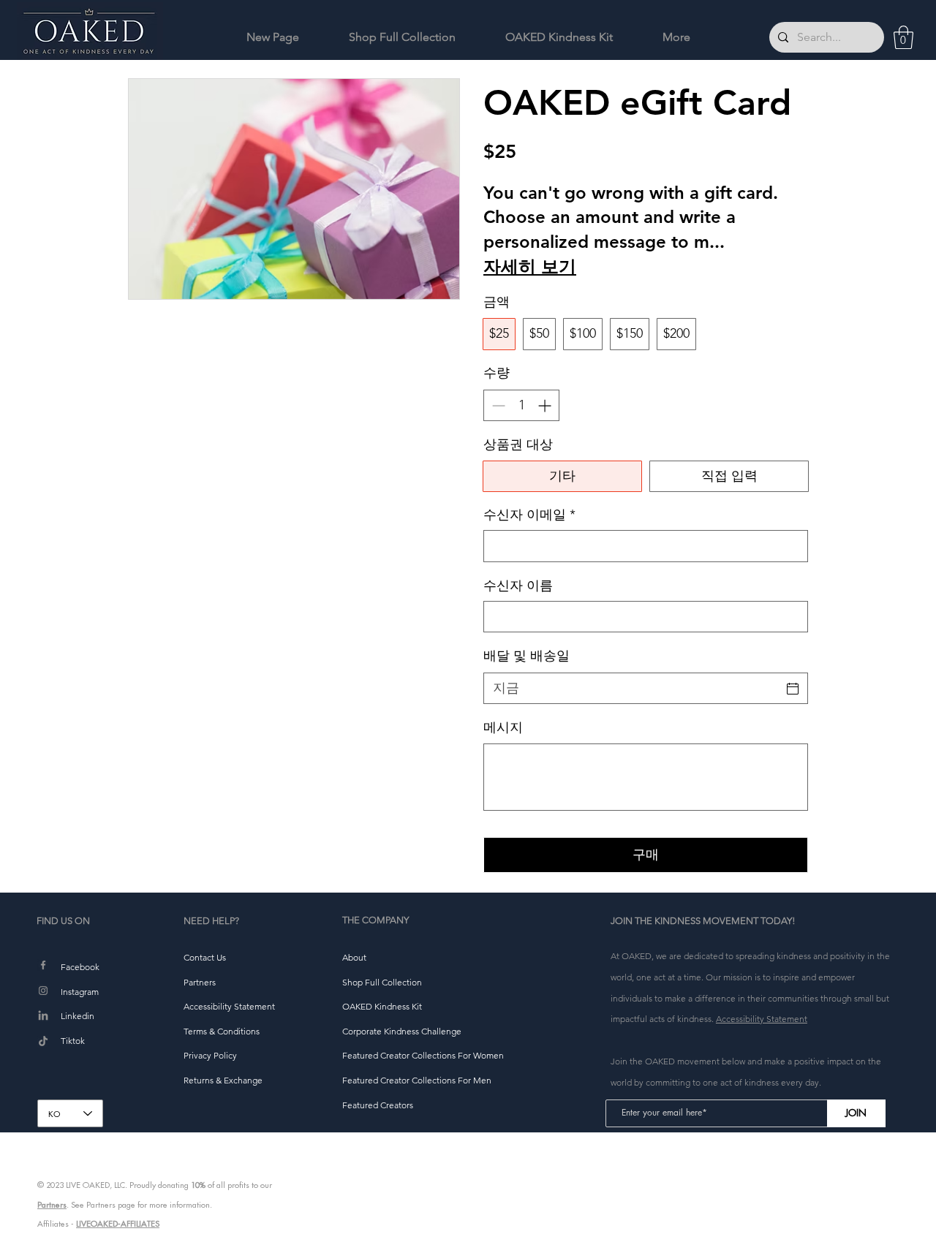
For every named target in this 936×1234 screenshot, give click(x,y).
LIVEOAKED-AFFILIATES (117, 1224)
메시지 (503, 727)
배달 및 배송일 (526, 656)
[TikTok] (43, 1042)
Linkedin (77, 1015)
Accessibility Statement (761, 1018)
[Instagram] (43, 990)
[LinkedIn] (43, 1016)
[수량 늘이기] (546, 405)
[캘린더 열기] (792, 688)
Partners (52, 1205)
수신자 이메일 (529, 515)
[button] (903, 37)
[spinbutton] (521, 405)
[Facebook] (43, 965)
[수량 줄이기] (497, 405)
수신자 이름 (518, 586)
